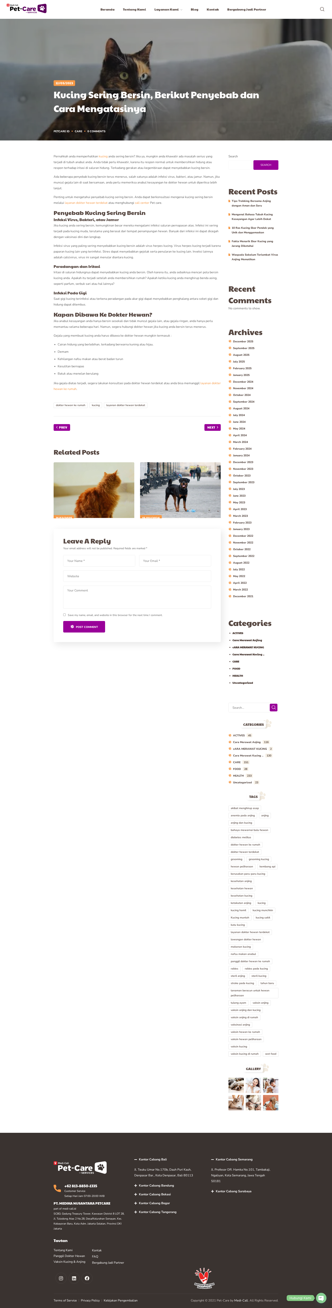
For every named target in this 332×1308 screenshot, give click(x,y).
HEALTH (237, 675)
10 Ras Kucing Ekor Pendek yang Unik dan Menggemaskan (253, 230)
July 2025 (239, 361)
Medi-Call (241, 1300)
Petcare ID (62, 131)
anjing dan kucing (241, 823)
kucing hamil (238, 910)
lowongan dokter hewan (246, 939)
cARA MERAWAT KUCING (248, 647)
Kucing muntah (240, 917)
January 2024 (241, 455)
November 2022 (243, 542)
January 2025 (241, 375)
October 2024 (242, 395)
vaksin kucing (239, 1046)
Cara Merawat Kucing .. (248, 654)
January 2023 (241, 529)
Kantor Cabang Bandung (156, 1185)
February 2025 (242, 368)
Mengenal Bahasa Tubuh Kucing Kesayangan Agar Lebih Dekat (252, 217)
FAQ (95, 1256)
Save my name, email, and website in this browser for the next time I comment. (115, 615)
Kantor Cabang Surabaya (233, 1191)
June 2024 (239, 422)
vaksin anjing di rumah (244, 1017)
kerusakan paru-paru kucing (248, 874)
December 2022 (243, 536)
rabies (234, 968)
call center (142, 203)
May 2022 (239, 576)
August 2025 (241, 355)
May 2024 (239, 428)
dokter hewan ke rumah (70, 405)
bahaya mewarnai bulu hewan (249, 830)
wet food (270, 1054)
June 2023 (239, 496)
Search (233, 156)
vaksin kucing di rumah (245, 1054)
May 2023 (239, 502)
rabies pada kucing (256, 968)
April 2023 (240, 509)
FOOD (236, 668)
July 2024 (239, 415)
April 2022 (240, 583)
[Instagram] (61, 1278)
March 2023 (240, 516)
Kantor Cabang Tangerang (158, 1212)
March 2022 (240, 589)
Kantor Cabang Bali (153, 1159)
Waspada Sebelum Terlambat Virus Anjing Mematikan (255, 257)
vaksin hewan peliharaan (246, 1039)
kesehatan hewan (242, 888)
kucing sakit (263, 917)
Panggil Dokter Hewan (69, 1256)
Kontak (97, 1250)
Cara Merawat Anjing (247, 640)
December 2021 (243, 596)
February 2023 (242, 522)
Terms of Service (65, 1300)
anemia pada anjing (243, 815)
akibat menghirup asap (245, 808)
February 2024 (242, 449)
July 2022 (239, 569)
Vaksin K (59, 1262)
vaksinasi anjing (240, 1024)
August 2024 (241, 408)
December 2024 (243, 382)
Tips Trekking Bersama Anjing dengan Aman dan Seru (251, 203)
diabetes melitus (241, 837)
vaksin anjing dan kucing (246, 1010)
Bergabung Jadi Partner (108, 1263)
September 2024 (243, 402)
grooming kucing (259, 859)
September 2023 (243, 482)
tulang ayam (238, 1003)
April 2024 (240, 435)
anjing (265, 815)
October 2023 (242, 475)
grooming (236, 859)
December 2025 (243, 341)
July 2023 (239, 489)
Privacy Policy (90, 1300)
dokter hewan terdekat (245, 852)
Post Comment (87, 627)
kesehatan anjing (241, 881)
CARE (78, 131)
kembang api (267, 866)
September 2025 (243, 348)
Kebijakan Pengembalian (121, 1300)
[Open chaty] (321, 1298)
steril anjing (238, 976)
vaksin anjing (260, 1003)
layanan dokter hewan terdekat (86, 203)
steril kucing (258, 976)
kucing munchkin (263, 910)
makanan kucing (241, 947)
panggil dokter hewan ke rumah (250, 961)
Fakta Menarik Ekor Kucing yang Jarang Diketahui (252, 243)
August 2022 (241, 563)
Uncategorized (242, 683)
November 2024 (243, 388)
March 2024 (240, 442)
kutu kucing (238, 925)
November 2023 (243, 469)
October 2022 (242, 549)
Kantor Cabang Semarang (234, 1159)
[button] (322, 9)
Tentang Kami (63, 1250)
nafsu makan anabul (243, 954)
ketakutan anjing (241, 903)
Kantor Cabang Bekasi (155, 1194)
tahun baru (267, 983)
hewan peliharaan (242, 866)
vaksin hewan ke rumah (245, 1032)
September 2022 (243, 556)
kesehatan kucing (241, 896)
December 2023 (243, 462)
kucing (103, 156)
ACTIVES (237, 633)
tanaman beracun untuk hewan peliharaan (250, 993)
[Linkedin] (74, 1278)
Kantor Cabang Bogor (154, 1203)
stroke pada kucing (242, 983)
